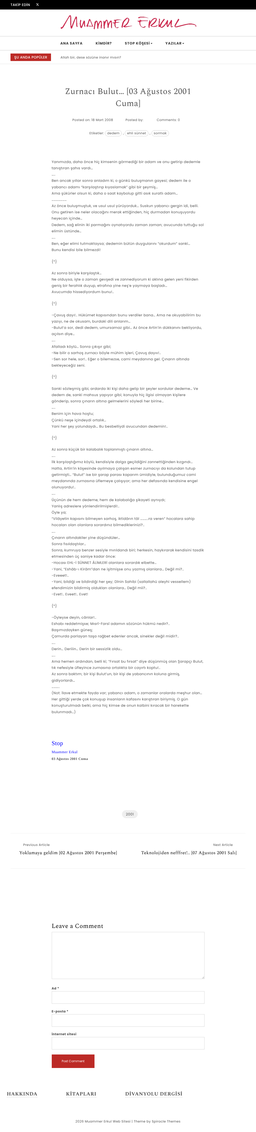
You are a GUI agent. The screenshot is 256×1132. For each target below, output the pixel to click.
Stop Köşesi (137, 43)
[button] (241, 57)
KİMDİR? (104, 43)
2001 (130, 814)
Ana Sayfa (71, 43)
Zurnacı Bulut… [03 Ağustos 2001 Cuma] (128, 98)
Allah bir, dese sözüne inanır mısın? (90, 57)
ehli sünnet (136, 133)
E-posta (60, 1011)
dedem (113, 133)
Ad (55, 988)
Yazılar (174, 43)
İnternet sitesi (64, 1034)
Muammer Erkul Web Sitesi (107, 1121)
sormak (160, 133)
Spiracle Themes (166, 1121)
